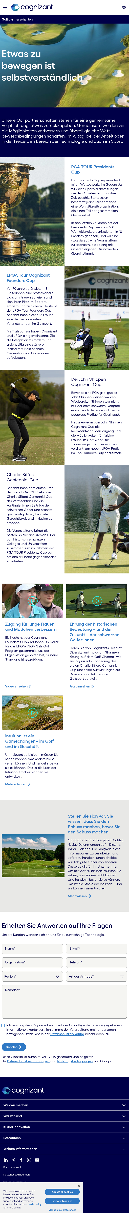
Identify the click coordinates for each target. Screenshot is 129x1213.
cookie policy (34, 1204)
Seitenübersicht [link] (12, 1167)
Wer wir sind (12, 1116)
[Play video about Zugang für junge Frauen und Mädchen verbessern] (32, 601)
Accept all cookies (62, 1191)
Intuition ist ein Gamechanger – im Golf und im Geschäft (29, 741)
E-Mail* (75, 948)
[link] (32, 7)
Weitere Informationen (20, 1149)
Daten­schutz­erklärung (67, 1034)
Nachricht (12, 990)
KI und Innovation (16, 1127)
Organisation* (15, 962)
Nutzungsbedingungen (75, 1061)
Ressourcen (12, 1138)
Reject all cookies (62, 1201)
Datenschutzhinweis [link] (14, 1182)
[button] (5, 7)
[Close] (79, 1186)
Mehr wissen (77, 896)
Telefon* (76, 962)
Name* (10, 948)
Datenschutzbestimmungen (28, 1061)
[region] (41, 1197)
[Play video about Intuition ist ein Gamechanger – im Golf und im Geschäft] (32, 713)
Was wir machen (15, 1105)
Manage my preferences (62, 1209)
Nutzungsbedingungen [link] (16, 1174)
